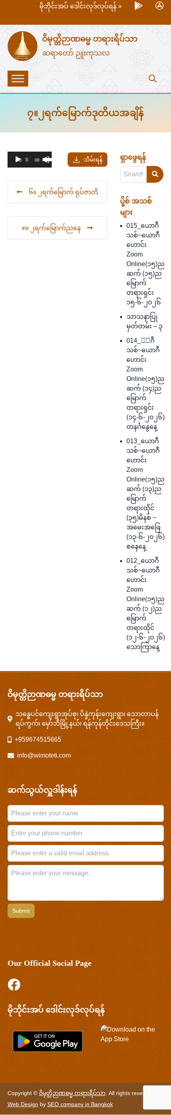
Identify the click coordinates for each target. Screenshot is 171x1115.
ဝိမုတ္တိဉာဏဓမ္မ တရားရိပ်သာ (90, 38)
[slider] (45, 159)
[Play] (18, 160)
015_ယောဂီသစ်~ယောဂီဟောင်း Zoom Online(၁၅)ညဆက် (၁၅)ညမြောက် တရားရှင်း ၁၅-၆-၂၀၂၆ (145, 264)
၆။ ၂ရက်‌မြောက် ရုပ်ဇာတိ (63, 192)
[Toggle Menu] (18, 78)
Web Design (23, 1104)
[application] (30, 160)
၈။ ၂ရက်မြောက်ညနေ (51, 228)
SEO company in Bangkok (80, 1104)
